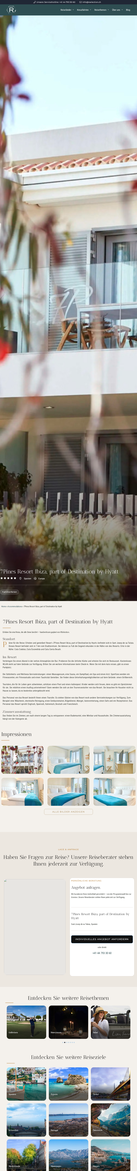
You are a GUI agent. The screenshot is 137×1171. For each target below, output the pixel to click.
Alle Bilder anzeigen (68, 811)
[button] (62, 1042)
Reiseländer (66, 10)
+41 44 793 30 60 (102, 953)
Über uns (116, 10)
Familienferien (9, 592)
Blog (128, 10)
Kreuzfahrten (83, 10)
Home (3, 606)
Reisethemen (100, 10)
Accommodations (15, 606)
